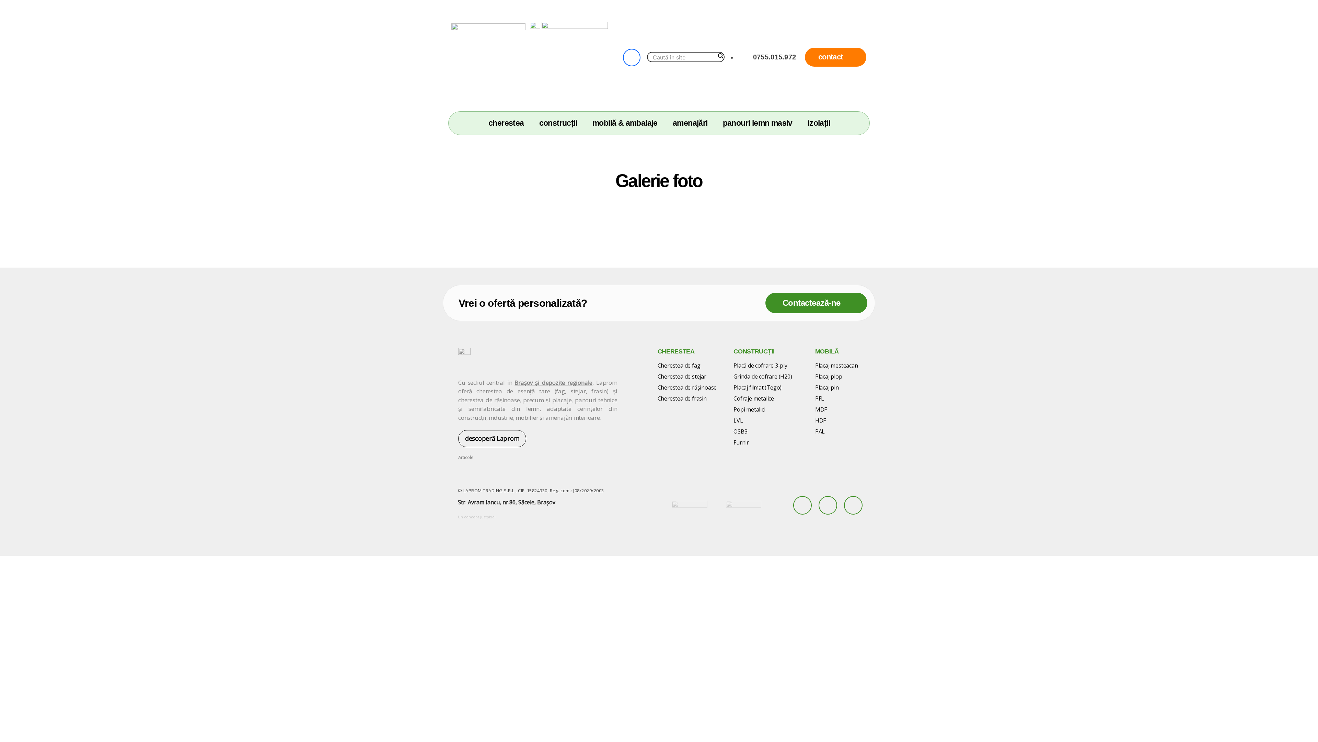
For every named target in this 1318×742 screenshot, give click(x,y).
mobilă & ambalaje (625, 123)
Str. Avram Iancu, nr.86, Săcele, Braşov (506, 502)
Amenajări (690, 123)
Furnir (741, 442)
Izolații (819, 123)
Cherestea (506, 123)
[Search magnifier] (720, 56)
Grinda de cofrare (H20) (762, 376)
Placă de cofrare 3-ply (760, 365)
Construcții (558, 123)
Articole (466, 457)
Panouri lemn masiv (758, 123)
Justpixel (488, 516)
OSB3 (740, 431)
